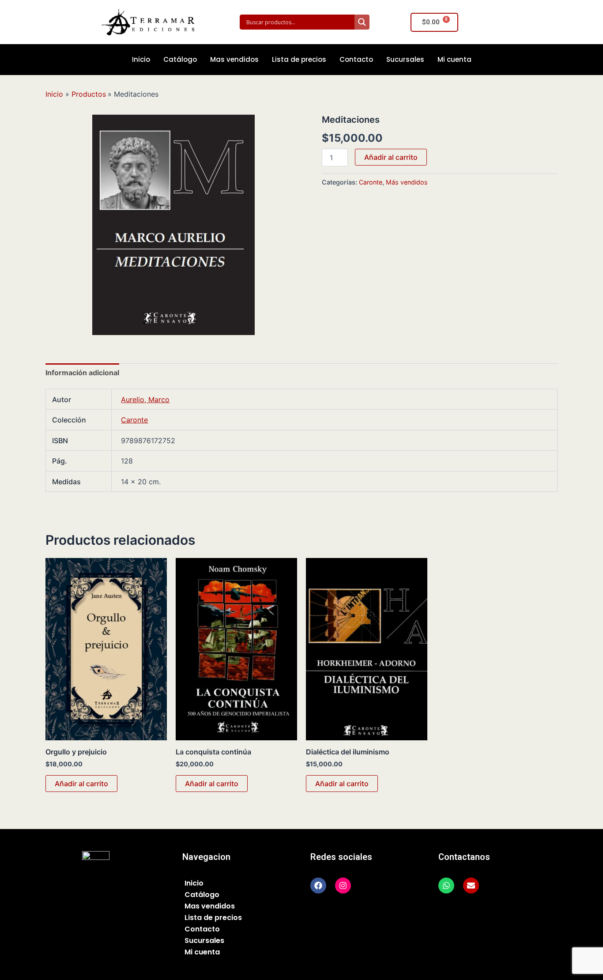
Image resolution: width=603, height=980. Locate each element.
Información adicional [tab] (82, 372)
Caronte (370, 182)
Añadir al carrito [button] (81, 783)
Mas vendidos (234, 59)
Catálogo (180, 59)
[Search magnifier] (361, 22)
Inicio (141, 59)
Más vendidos (407, 182)
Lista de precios (299, 59)
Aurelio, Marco (145, 399)
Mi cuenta (454, 59)
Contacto (356, 59)
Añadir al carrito (391, 157)
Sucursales (405, 59)
